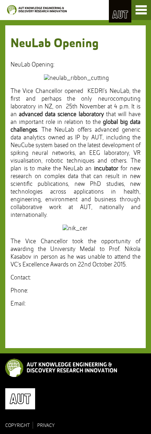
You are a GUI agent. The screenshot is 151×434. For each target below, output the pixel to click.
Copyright (17, 425)
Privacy (46, 425)
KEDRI (37, 10)
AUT (120, 11)
